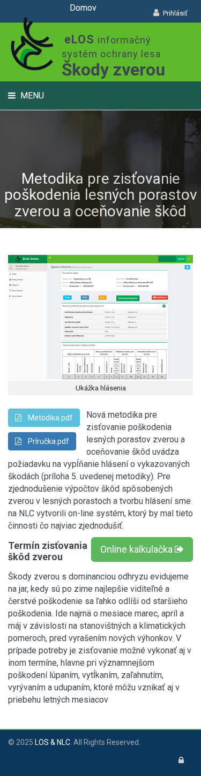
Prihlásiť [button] (175, 13)
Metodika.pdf (47, 417)
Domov (83, 8)
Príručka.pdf (45, 441)
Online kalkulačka (137, 549)
